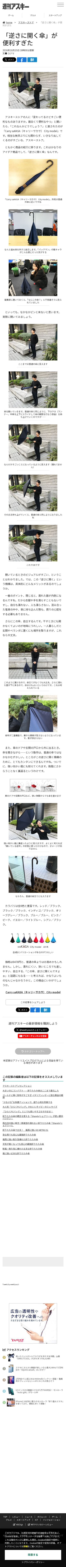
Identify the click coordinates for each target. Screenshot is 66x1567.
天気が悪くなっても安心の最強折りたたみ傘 (23, 1144)
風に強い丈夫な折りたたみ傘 (16, 1153)
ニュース (28, 1516)
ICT (36, 1519)
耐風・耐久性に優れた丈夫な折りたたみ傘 (22, 1149)
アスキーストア (26, 22)
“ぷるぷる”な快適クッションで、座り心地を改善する (27, 1102)
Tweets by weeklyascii (11, 1284)
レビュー (16, 1516)
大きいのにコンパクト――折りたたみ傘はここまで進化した (31, 1090)
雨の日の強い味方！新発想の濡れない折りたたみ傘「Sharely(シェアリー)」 (32, 1124)
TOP (5, 1516)
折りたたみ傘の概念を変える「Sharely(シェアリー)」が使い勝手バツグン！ (33, 1117)
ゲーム (55, 1516)
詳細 (26, 1546)
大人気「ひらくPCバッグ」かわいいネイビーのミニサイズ (30, 1107)
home (9, 22)
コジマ (11, 53)
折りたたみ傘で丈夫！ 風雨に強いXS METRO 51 (25, 1130)
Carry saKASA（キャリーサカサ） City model (33, 992)
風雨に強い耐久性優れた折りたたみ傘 (20, 1139)
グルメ (11, 15)
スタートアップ (33, 15)
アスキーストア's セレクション (17, 1086)
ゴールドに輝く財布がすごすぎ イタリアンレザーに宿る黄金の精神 (33, 1096)
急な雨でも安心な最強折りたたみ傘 (19, 1135)
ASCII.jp (19, 1524)
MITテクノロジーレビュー (42, 1524)
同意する (33, 1554)
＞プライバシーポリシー (33, 1562)
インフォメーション (51, 1519)
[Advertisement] (33, 1184)
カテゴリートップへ (34, 1051)
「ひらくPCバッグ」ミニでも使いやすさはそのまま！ (28, 1111)
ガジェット (42, 1516)
